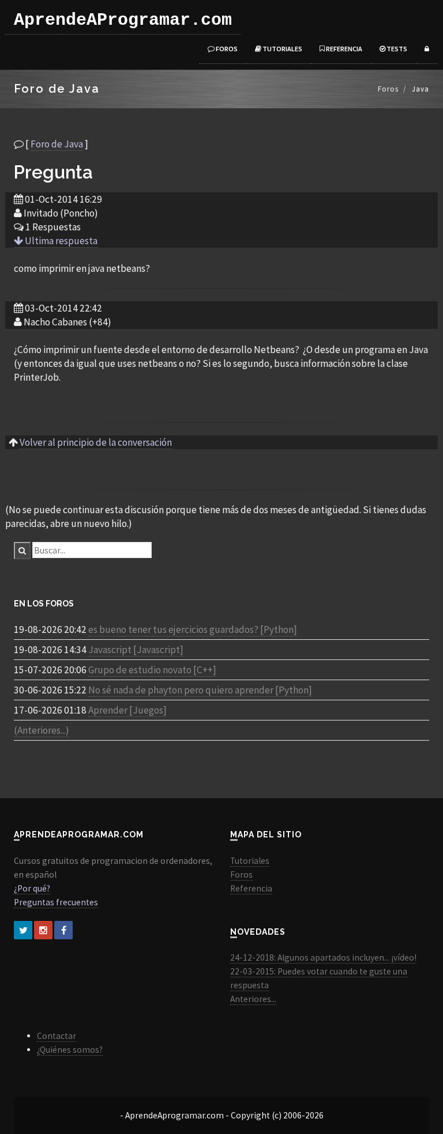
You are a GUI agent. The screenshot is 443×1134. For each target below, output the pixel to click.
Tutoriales (281, 48)
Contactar (56, 1035)
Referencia (343, 48)
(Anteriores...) (41, 730)
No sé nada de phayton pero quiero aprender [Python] (200, 690)
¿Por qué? (32, 888)
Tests (396, 48)
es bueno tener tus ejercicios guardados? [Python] (192, 629)
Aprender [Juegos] (127, 710)
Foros (226, 48)
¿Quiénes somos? (70, 1049)
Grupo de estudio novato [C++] (152, 669)
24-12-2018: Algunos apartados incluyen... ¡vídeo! (323, 957)
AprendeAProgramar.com (123, 20)
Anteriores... (253, 998)
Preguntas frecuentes (56, 902)
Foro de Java (57, 144)
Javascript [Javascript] (135, 649)
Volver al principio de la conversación (96, 442)
